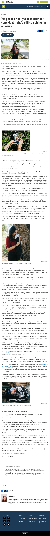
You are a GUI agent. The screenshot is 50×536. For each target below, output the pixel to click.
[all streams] (48, 6)
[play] (4, 6)
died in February (9, 305)
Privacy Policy (41, 515)
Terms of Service (42, 518)
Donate (45, 2)
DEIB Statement (22, 518)
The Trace (28, 83)
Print (47, 30)
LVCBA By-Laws (32, 521)
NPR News (3, 14)
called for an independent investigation (15, 353)
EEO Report (21, 521)
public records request (26, 101)
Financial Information (33, 518)
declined (23, 343)
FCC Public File (32, 515)
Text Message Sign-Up (43, 522)
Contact (20, 515)
